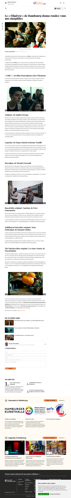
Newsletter (20, 484)
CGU (26, 490)
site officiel (22, 310)
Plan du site (28, 496)
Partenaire (27, 484)
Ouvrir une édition (29, 482)
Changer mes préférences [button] (55, 494)
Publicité (27, 486)
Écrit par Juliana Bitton (10, 51)
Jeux (35, 490)
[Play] (62, 8)
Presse (26, 488)
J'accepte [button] (41, 494)
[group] (62, 8)
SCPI (35, 483)
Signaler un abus (28, 491)
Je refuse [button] (46, 494)
